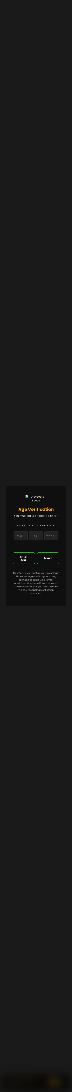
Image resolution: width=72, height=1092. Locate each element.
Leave (48, 558)
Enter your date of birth (36, 525)
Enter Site (23, 558)
